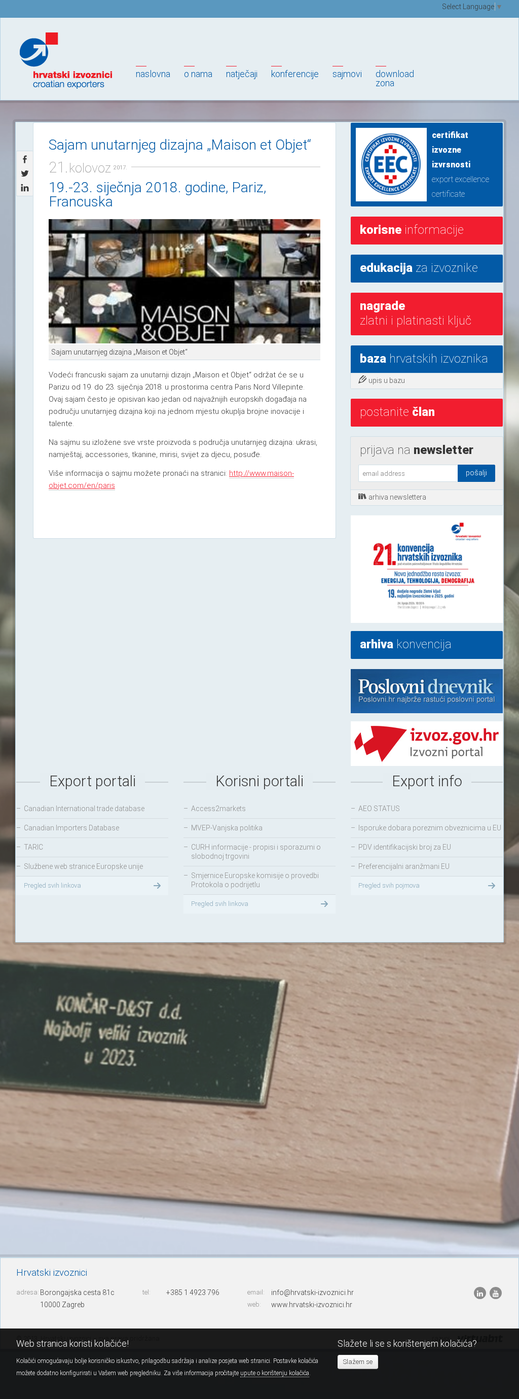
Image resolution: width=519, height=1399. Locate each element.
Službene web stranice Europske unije (83, 866)
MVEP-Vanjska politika (227, 828)
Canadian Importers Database (71, 828)
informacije (412, 230)
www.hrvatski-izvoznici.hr (311, 1305)
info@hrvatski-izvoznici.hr (312, 1292)
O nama (198, 73)
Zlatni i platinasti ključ (415, 313)
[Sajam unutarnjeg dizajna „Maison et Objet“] (184, 281)
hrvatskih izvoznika (424, 359)
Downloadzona (395, 78)
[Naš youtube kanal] (496, 1293)
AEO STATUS (379, 809)
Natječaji (241, 73)
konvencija (406, 644)
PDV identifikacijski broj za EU (404, 847)
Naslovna (153, 73)
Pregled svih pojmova (389, 885)
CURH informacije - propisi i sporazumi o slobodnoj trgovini (256, 851)
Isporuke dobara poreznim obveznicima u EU (429, 828)
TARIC (33, 847)
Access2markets (218, 809)
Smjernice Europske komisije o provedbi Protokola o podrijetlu (255, 880)
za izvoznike (419, 268)
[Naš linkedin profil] (481, 1293)
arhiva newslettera (397, 497)
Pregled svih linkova (52, 885)
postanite (397, 412)
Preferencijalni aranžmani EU (404, 866)
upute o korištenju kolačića (274, 1373)
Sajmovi (347, 73)
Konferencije (295, 73)
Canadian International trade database (84, 809)
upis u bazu (386, 380)
